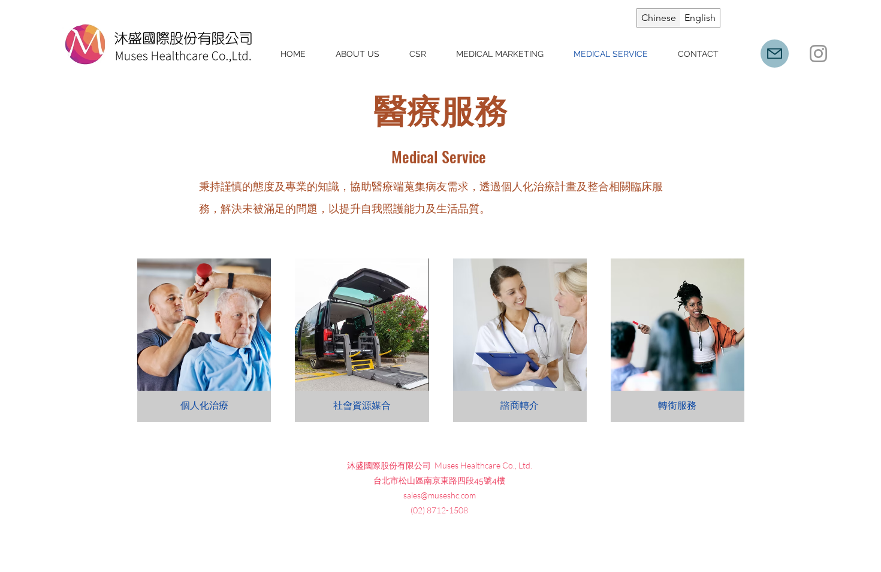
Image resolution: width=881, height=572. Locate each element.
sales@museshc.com (439, 495)
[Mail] (775, 53)
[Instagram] (818, 53)
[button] (204, 340)
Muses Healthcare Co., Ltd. (483, 465)
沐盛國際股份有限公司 (391, 464)
